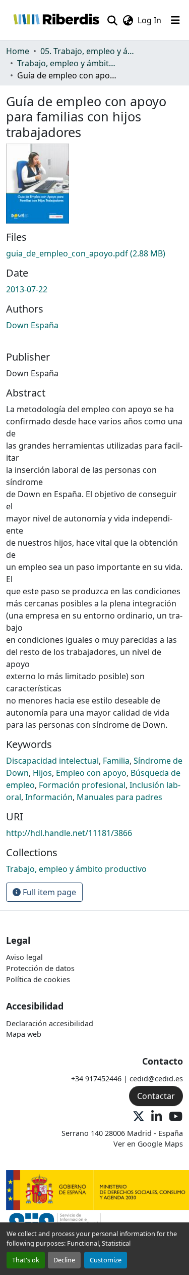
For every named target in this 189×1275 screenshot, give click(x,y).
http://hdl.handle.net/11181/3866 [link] (69, 833)
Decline (64, 1259)
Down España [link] (32, 325)
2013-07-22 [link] (26, 289)
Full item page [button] (48, 892)
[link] (94, 253)
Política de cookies (38, 979)
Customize (105, 1259)
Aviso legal (24, 957)
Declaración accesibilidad (49, 1023)
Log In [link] (149, 20)
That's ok (25, 1259)
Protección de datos (40, 968)
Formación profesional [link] (82, 784)
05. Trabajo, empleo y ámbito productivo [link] (90, 51)
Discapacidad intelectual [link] (52, 760)
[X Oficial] (139, 1117)
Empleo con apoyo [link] (91, 772)
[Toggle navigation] (175, 20)
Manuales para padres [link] (119, 797)
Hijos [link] (42, 772)
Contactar (156, 1096)
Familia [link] (116, 760)
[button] (56, 20)
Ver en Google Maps (148, 1144)
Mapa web (23, 1034)
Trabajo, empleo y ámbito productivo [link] (67, 63)
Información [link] (49, 797)
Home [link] (17, 51)
